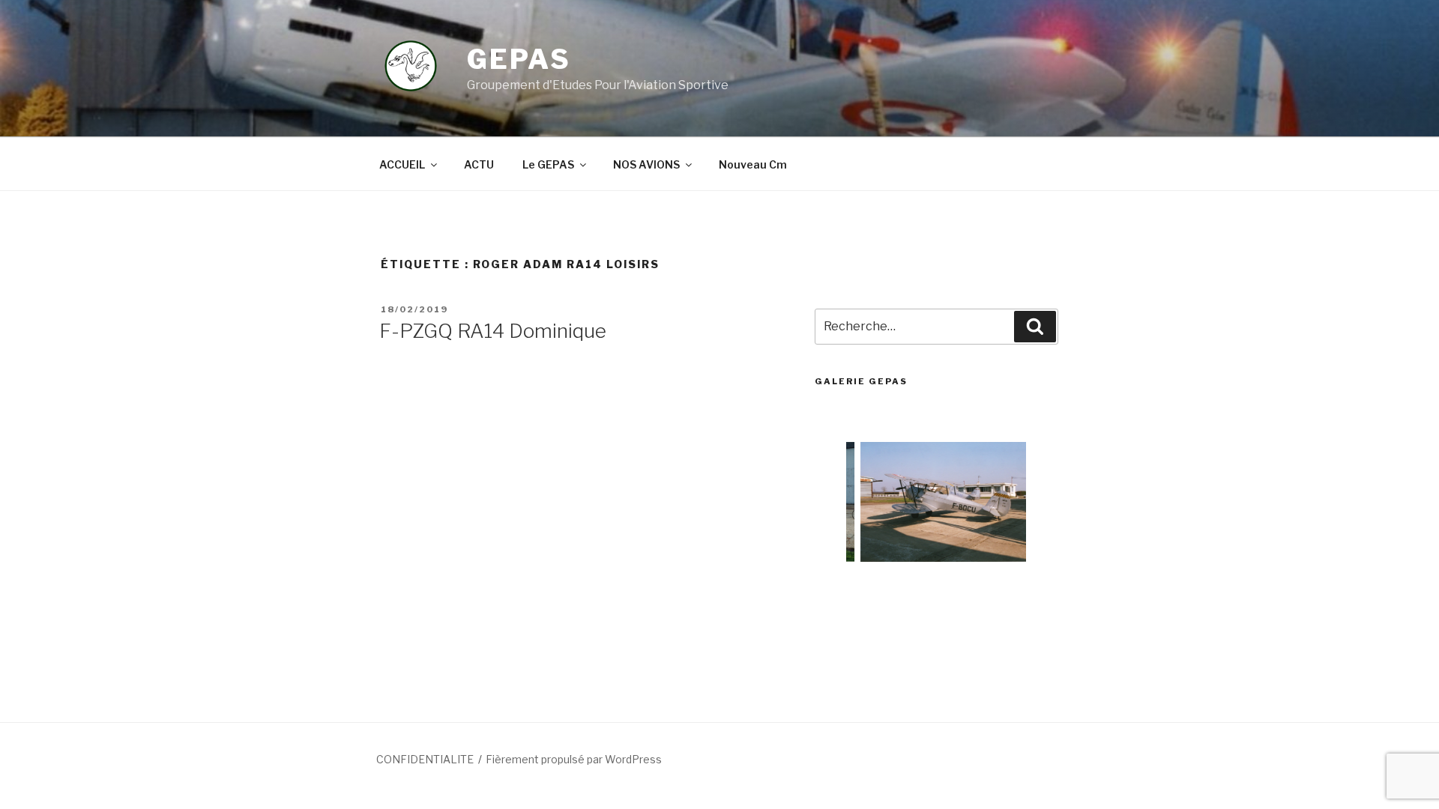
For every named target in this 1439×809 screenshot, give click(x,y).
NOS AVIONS (646, 164)
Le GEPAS (548, 164)
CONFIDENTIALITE (425, 759)
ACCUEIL (402, 164)
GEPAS (518, 59)
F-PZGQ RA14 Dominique (492, 330)
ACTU (479, 164)
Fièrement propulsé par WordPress (574, 759)
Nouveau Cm (753, 164)
